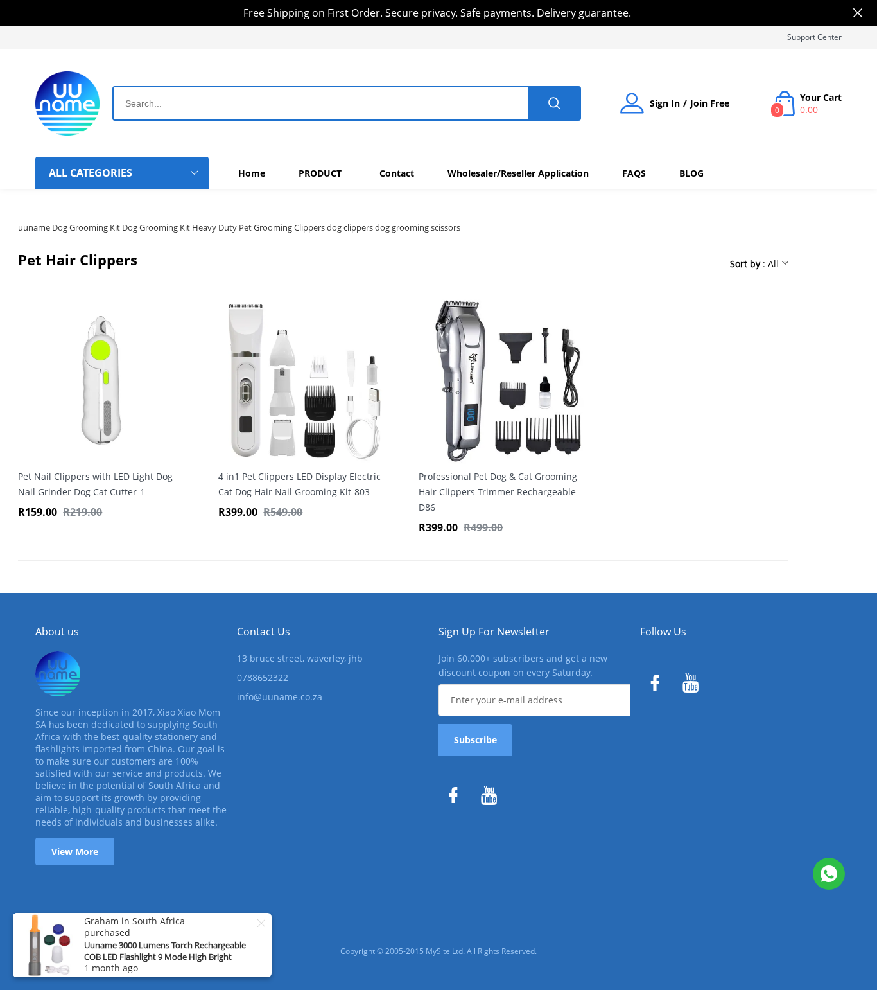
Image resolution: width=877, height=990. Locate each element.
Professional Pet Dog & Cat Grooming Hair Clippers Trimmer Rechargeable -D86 (500, 491)
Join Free (709, 103)
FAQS (634, 173)
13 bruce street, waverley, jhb (300, 658)
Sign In (665, 103)
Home (251, 173)
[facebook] (456, 798)
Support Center (814, 36)
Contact (396, 173)
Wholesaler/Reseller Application (518, 173)
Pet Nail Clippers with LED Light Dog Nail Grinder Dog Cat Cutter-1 (95, 484)
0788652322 (262, 677)
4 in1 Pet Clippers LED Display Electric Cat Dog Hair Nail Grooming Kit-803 (299, 484)
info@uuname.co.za (279, 697)
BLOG (691, 173)
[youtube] (492, 798)
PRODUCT (320, 173)
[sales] (829, 874)
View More (74, 851)
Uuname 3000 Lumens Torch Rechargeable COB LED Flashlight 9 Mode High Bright (165, 950)
